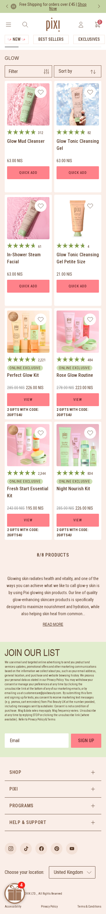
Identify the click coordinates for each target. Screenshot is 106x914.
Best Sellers (51, 39)
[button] (53, 772)
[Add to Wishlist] (40, 92)
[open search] (25, 24)
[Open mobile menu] (8, 24)
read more (53, 624)
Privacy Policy (49, 906)
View (28, 400)
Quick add (28, 173)
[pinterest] (56, 848)
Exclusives (89, 39)
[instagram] (10, 848)
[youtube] (72, 848)
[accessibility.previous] (7, 6)
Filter (13, 71)
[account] (81, 24)
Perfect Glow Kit (23, 375)
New (17, 39)
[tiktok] (26, 848)
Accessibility (13, 906)
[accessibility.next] (99, 6)
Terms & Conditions (89, 906)
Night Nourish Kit (73, 488)
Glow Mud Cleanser (26, 141)
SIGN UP (86, 740)
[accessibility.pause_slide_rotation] (13, 6)
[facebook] (41, 848)
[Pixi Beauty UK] (53, 25)
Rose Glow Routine (75, 375)
